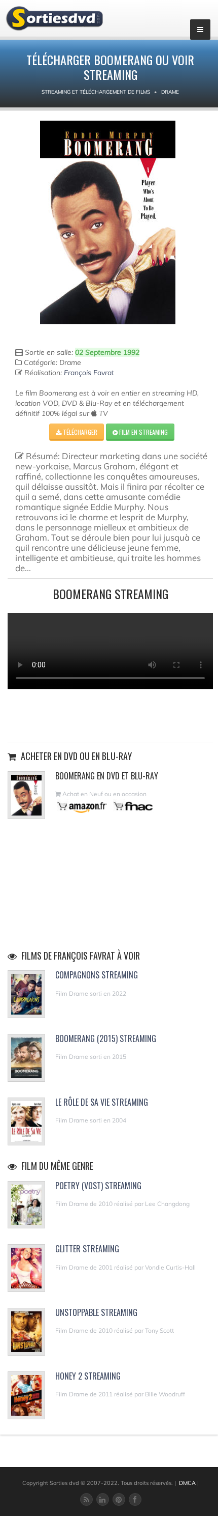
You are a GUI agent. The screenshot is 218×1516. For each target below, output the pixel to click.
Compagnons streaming (96, 975)
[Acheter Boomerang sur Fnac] (132, 806)
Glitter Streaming (87, 1249)
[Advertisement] (110, 714)
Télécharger (79, 432)
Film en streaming (143, 432)
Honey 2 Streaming (88, 1376)
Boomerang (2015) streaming (105, 1038)
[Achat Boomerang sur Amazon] (82, 806)
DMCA (187, 1482)
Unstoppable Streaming (96, 1312)
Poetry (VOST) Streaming (98, 1186)
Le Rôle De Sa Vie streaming (101, 1102)
